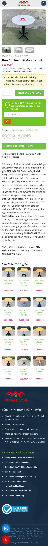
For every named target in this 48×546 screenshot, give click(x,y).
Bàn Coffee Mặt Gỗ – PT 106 (8, 342)
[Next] (41, 27)
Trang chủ (7, 56)
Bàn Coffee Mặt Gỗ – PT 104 (39, 342)
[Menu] (4, 3)
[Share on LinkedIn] (28, 136)
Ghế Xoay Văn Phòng (14, 531)
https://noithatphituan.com (26, 434)
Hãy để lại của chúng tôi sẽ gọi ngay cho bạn (26, 106)
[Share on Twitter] (14, 136)
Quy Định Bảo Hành (13, 472)
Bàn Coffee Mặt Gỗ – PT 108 (24, 312)
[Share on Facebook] (9, 136)
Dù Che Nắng (37, 536)
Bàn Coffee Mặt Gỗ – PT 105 (24, 342)
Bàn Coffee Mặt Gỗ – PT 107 (39, 312)
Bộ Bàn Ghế (38, 533)
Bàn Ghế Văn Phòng (31, 528)
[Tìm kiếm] (43, 3)
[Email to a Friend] (19, 136)
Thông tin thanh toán (18, 145)
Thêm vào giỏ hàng (29, 92)
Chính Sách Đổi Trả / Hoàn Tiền (18, 490)
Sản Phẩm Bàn (31, 130)
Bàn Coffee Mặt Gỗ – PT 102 (24, 371)
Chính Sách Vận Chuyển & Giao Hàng (20, 476)
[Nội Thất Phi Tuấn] (24, 3)
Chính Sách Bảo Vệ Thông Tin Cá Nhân (21, 467)
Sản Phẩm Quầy (24, 538)
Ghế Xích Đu (23, 536)
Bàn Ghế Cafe (21, 56)
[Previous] (6, 27)
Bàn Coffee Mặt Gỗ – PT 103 (8, 371)
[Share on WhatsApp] (4, 136)
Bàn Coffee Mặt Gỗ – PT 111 (24, 283)
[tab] (24, 146)
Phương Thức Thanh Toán (16, 481)
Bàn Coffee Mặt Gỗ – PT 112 (8, 283)
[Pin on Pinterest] (23, 136)
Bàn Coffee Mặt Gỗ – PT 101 (39, 371)
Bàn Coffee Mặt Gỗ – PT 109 (8, 312)
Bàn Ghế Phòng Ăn (34, 531)
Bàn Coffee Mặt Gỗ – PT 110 (39, 283)
